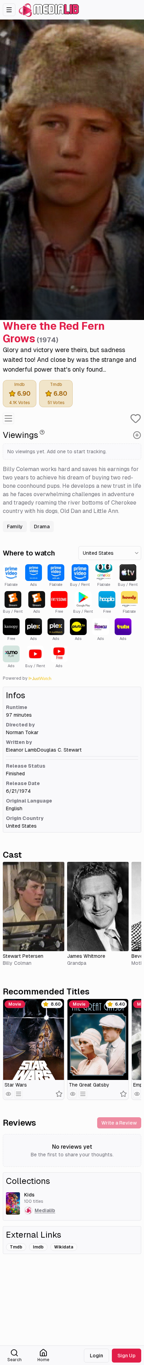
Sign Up (126, 1355)
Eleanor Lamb (21, 750)
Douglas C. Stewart (59, 750)
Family (15, 526)
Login (96, 1355)
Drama (42, 526)
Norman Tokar (22, 732)
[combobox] (109, 553)
